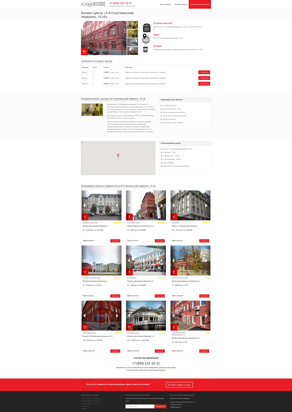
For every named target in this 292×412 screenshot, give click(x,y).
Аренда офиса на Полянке (90, 398)
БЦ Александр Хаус (90, 223)
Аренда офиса (165, 4)
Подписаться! (160, 406)
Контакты (84, 408)
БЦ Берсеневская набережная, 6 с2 (178, 334)
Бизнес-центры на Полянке (90, 403)
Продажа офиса (181, 4)
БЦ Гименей (131, 278)
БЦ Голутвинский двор (91, 278)
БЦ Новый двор (133, 223)
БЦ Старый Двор (89, 333)
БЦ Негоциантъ (133, 333)
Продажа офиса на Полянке (91, 401)
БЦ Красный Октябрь (180, 278)
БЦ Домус (176, 223)
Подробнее (204, 72)
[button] (85, 205)
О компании (85, 406)
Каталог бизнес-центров (199, 4)
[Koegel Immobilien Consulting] (93, 4)
